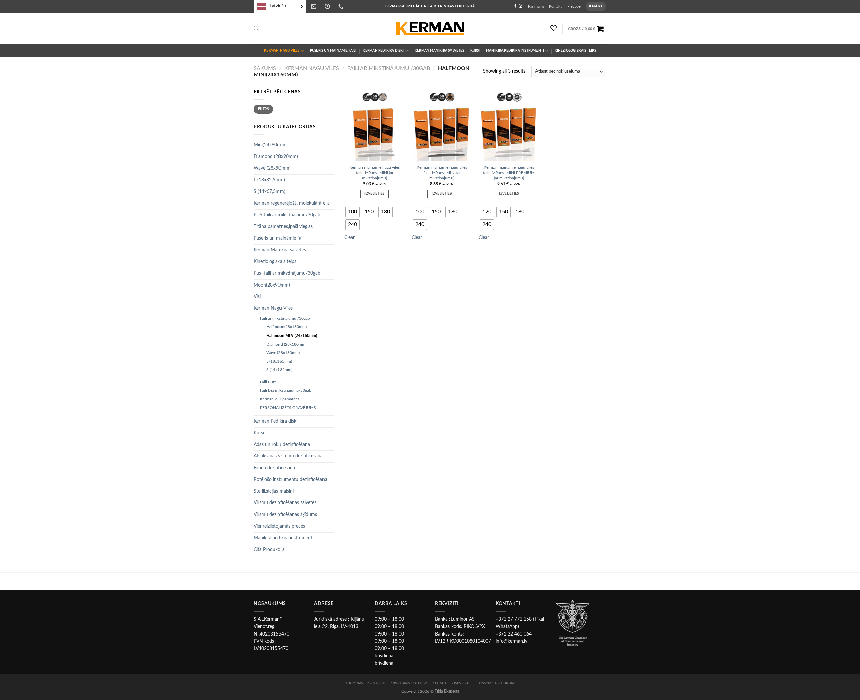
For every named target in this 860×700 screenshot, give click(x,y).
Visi (257, 296)
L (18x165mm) (279, 361)
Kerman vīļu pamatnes (279, 399)
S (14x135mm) (279, 370)
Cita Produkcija (269, 549)
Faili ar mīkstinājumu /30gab (388, 68)
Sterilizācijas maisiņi (274, 491)
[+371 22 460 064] (341, 6)
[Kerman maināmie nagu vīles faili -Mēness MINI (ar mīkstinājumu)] (374, 125)
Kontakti (556, 6)
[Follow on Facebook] (515, 6)
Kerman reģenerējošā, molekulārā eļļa (292, 203)
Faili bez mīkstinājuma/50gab (285, 390)
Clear (349, 237)
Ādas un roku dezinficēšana (282, 444)
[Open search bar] (256, 29)
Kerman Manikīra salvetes (439, 50)
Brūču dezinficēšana (274, 468)
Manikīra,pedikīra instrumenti (515, 50)
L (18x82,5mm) (269, 180)
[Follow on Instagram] (520, 6)
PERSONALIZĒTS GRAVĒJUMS (288, 408)
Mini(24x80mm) (270, 145)
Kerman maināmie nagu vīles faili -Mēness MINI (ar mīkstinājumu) (374, 172)
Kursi (475, 50)
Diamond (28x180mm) (286, 344)
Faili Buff (268, 382)
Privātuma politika (409, 683)
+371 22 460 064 (514, 634)
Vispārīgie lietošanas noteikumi (483, 683)
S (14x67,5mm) (269, 191)
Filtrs (263, 109)
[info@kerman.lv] (314, 6)
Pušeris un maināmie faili (333, 50)
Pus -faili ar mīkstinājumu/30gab (287, 273)
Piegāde (573, 6)
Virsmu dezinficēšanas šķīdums (285, 514)
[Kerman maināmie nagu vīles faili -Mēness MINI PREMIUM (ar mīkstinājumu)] (509, 125)
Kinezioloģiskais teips (575, 50)
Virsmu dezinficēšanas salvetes (285, 502)
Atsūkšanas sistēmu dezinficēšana (288, 456)
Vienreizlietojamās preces (279, 526)
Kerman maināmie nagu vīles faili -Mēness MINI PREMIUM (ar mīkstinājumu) (509, 172)
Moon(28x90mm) (272, 285)
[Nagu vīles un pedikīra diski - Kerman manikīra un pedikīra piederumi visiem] (430, 29)
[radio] (352, 212)
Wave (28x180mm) (283, 353)
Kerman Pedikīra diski (383, 50)
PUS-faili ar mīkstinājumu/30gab (287, 215)
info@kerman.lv (511, 641)
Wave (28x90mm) (272, 168)
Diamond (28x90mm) (276, 156)
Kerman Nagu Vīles (281, 50)
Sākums (265, 68)
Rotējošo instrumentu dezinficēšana (290, 479)
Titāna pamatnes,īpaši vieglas (283, 226)
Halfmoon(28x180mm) (286, 327)
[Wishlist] (554, 28)
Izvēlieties (374, 193)
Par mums (536, 6)
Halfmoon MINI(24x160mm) (291, 336)
